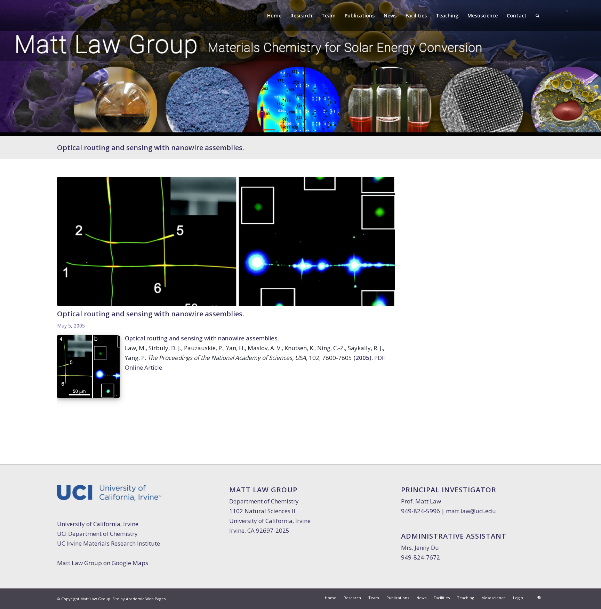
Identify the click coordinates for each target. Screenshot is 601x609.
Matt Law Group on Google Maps (102, 563)
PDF (379, 358)
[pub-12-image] (226, 241)
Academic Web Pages (146, 598)
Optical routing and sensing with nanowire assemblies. (150, 147)
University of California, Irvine (97, 524)
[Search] (537, 15)
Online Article (143, 367)
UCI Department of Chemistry (97, 534)
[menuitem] (274, 15)
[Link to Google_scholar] (539, 597)
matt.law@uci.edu (471, 511)
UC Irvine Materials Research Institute (108, 543)
